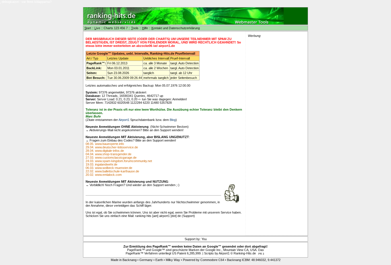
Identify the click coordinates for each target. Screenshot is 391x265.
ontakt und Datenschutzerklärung (175, 28)
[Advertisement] (241, 16)
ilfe (145, 28)
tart (87, 28)
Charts (108, 28)
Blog (173, 119)
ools (135, 28)
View (240, 250)
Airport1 (124, 119)
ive (97, 28)
